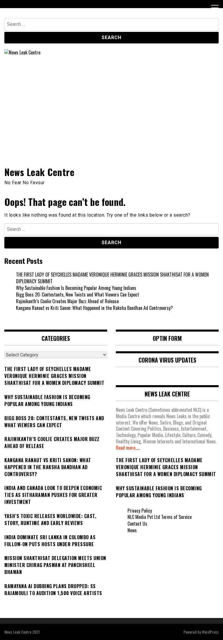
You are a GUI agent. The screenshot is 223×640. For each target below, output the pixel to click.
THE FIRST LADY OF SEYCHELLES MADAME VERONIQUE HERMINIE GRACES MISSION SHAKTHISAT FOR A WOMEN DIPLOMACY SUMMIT (112, 278)
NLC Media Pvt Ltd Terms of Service (159, 516)
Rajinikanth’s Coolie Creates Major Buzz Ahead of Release (67, 301)
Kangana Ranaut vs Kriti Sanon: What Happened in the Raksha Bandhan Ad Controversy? (94, 307)
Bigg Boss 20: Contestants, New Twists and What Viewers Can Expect (77, 294)
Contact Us (137, 523)
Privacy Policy (139, 510)
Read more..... (128, 447)
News (132, 530)
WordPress (210, 632)
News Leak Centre (39, 172)
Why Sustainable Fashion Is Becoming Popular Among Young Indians (76, 287)
